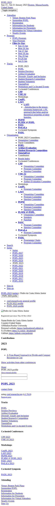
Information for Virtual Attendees (27, 30)
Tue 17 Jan (23, 51)
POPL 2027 (17, 253)
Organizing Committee (28, 140)
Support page (6, 397)
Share (3, 367)
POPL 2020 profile (15, 306)
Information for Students (23, 25)
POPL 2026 (17, 255)
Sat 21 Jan (22, 61)
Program (10, 35)
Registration (17, 23)
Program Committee (33, 169)
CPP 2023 (5, 437)
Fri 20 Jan (22, 58)
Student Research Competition (31, 79)
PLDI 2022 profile (15, 303)
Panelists (27, 220)
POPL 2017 (17, 278)
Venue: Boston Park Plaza (24, 18)
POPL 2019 (17, 273)
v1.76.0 (27, 394)
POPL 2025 (17, 258)
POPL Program (19, 38)
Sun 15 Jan (23, 46)
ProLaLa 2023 (7, 463)
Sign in (10, 286)
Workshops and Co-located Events (33, 86)
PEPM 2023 (6, 456)
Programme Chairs (32, 240)
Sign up (10, 288)
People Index (24, 158)
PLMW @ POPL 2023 (11, 458)
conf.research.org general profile (21, 301)
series (15, 293)
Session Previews (26, 71)
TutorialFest (23, 84)
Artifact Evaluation (26, 74)
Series (15, 250)
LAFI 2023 (6, 453)
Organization (12, 135)
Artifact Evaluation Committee (37, 181)
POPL (21, 69)
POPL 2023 (6, 293)
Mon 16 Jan (23, 48)
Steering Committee (32, 171)
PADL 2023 (6, 474)
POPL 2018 (17, 276)
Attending (11, 15)
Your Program (18, 41)
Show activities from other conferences (18, 362)
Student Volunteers (26, 81)
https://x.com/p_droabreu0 (24, 330)
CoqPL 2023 (7, 450)
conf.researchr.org (14, 394)
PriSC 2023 (6, 461)
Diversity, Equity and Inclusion (32, 76)
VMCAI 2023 (7, 439)
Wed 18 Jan (23, 53)
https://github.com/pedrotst (20, 333)
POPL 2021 (17, 268)
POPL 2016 (17, 281)
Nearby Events (19, 33)
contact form (6, 389)
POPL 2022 (17, 265)
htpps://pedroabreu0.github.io (30, 328)
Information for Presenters (24, 28)
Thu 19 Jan (23, 56)
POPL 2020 (17, 271)
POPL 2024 (17, 260)
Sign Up (5, 503)
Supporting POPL (20, 20)
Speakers (28, 217)
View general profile (8, 372)
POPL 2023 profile (9, 296)
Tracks (10, 63)
